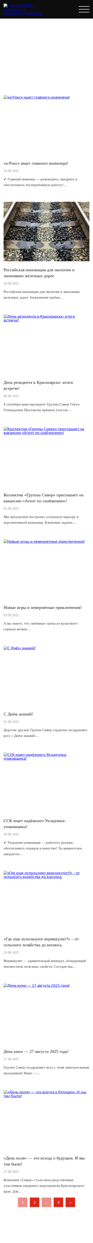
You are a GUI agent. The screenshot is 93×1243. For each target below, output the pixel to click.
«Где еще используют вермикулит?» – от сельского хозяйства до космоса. (41, 942)
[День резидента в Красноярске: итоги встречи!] (46, 320)
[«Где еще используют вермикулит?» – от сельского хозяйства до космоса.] (46, 876)
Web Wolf (57, 1237)
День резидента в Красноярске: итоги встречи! (38, 385)
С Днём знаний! (18, 714)
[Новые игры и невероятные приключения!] (44, 541)
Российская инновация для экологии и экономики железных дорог (39, 272)
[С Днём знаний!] (20, 648)
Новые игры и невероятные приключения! (43, 607)
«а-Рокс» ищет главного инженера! (36, 163)
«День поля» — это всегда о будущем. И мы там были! (44, 1161)
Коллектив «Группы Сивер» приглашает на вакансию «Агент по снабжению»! (43, 498)
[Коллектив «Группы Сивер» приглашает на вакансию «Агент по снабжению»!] (46, 432)
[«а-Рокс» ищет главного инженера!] (37, 97)
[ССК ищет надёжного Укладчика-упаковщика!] (46, 758)
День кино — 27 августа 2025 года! (36, 1051)
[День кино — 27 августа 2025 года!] (37, 985)
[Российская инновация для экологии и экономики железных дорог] (46, 260)
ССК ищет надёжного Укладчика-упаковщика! (35, 823)
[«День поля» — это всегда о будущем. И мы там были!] (46, 1096)
